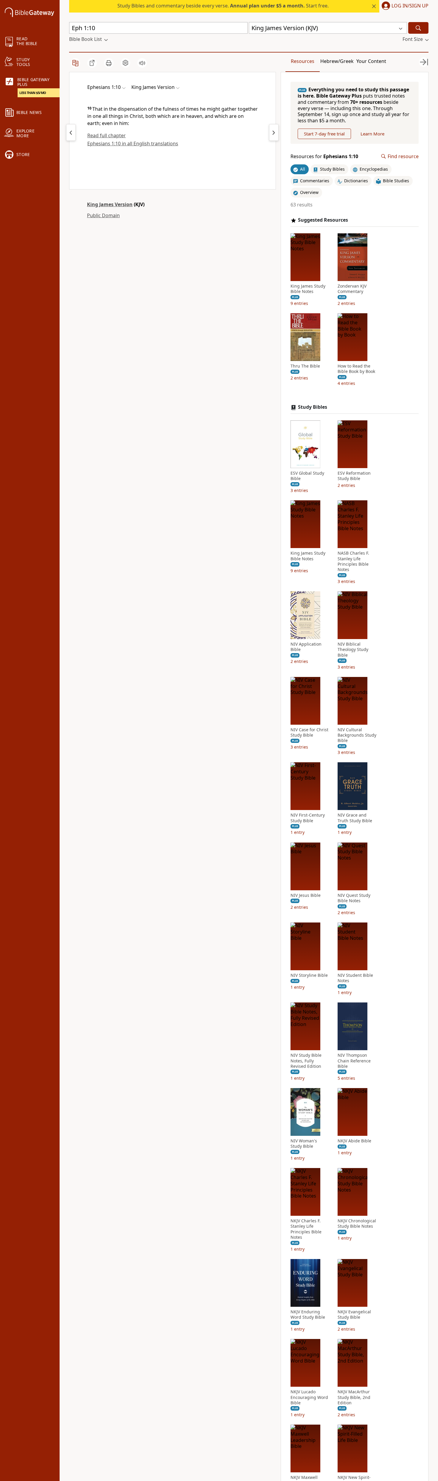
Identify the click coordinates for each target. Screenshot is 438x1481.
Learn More (372, 134)
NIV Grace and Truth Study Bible (355, 817)
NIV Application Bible (306, 646)
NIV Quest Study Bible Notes (354, 898)
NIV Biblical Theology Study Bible (353, 649)
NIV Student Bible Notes (355, 978)
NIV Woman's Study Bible (304, 1143)
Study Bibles (312, 407)
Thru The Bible (305, 366)
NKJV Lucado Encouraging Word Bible (309, 1397)
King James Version (110, 204)
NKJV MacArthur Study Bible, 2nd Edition (354, 1397)
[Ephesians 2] (274, 132)
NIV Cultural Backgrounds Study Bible (357, 735)
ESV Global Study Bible (307, 475)
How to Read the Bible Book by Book (356, 368)
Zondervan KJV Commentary (352, 288)
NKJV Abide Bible (354, 1141)
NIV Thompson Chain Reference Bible (354, 1061)
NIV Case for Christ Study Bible (309, 732)
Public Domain (103, 215)
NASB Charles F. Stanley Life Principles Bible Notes (353, 561)
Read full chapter (106, 135)
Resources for (324, 156)
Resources (302, 61)
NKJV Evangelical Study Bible (354, 1314)
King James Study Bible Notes (308, 288)
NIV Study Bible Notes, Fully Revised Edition (306, 1061)
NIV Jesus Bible (306, 895)
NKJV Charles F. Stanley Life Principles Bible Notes (306, 1229)
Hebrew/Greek (337, 61)
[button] (403, 6)
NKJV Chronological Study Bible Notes (357, 1223)
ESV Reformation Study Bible (354, 475)
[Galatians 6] (71, 132)
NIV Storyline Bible (309, 975)
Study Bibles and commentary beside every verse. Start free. (223, 5)
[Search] (418, 28)
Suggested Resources (323, 220)
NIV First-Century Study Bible (308, 817)
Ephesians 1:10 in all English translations (132, 143)
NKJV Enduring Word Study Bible (308, 1314)
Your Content (371, 61)
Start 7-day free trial (324, 134)
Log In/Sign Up (410, 6)
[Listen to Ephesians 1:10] (142, 63)
